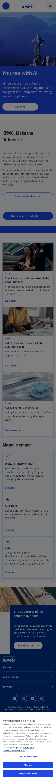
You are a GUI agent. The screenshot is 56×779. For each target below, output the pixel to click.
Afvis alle (28, 765)
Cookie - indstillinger (28, 756)
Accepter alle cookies (28, 773)
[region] (28, 745)
